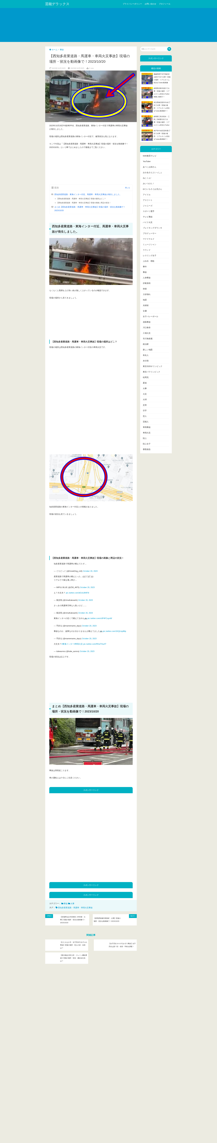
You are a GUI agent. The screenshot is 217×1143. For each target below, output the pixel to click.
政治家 (146, 344)
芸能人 (146, 422)
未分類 (146, 361)
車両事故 (147, 427)
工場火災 (147, 333)
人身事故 (147, 278)
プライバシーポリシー (132, 4)
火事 (72, 904)
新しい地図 (147, 350)
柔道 (145, 383)
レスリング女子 (149, 256)
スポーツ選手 (148, 211)
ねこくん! (147, 178)
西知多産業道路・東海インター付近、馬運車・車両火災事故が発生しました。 (88, 194)
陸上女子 (147, 444)
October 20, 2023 (90, 571)
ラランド (147, 250)
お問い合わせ (150, 4)
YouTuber (147, 161)
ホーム (54, 50)
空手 (145, 411)
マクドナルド (148, 239)
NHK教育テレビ (149, 156)
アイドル (147, 195)
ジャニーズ (147, 206)
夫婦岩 (146, 305)
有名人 (146, 355)
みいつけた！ (148, 184)
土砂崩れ (147, 294)
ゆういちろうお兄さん (152, 189)
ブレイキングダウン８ (152, 228)
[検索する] (169, 49)
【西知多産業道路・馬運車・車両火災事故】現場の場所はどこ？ (81, 199)
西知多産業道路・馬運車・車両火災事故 (75, 908)
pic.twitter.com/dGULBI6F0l (77, 593)
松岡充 (146, 377)
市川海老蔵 (147, 339)
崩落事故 (147, 322)
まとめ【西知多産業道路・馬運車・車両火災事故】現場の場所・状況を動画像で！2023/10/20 (89, 209)
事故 (62, 50)
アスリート (147, 200)
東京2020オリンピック (152, 366)
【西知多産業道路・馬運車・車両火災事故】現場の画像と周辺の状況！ (84, 203)
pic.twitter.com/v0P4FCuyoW (99, 618)
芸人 (145, 416)
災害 (145, 405)
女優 (145, 311)
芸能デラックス (57, 4)
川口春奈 (147, 327)
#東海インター (67, 644)
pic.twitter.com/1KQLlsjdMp (114, 631)
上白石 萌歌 (148, 261)
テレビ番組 (147, 217)
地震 (145, 300)
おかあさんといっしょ (152, 172)
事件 (145, 267)
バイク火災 (147, 222)
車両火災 (147, 433)
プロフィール (164, 4)
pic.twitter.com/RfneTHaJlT (94, 644)
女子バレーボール (150, 316)
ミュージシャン (149, 244)
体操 (145, 289)
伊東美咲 (147, 283)
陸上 (145, 438)
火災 (145, 394)
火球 (145, 399)
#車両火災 (78, 644)
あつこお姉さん (149, 167)
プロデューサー (149, 233)
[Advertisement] (108, 25)
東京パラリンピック (151, 372)
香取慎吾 (147, 449)
